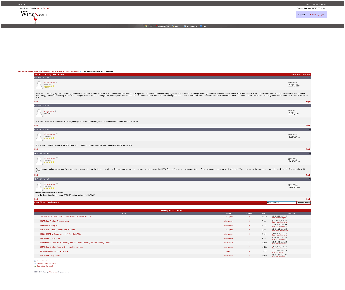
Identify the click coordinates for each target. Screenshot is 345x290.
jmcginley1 (49, 111)
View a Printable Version (45, 261)
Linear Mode (306, 74)
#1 (310, 78)
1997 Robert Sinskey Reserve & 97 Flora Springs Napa (61, 247)
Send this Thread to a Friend (46, 263)
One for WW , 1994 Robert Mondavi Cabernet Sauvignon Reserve (65, 217)
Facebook (315, 4)
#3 (310, 129)
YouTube (324, 4)
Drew (228, 251)
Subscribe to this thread (45, 266)
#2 (310, 105)
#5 (310, 179)
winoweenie (49, 82)
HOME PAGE (22, 4)
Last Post (275, 218)
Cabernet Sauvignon (71, 72)
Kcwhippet (282, 218)
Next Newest (52, 202)
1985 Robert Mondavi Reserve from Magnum (57, 230)
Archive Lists (192, 26)
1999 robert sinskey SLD (49, 225)
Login (38, 8)
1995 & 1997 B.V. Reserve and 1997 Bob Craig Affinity (61, 234)
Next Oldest (40, 202)
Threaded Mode (295, 74)
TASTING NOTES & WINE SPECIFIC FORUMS (45, 72)
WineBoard (22, 72)
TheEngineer (228, 217)
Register (46, 8)
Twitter (307, 4)
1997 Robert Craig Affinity (50, 238)
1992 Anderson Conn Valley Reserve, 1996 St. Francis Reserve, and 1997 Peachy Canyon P (76, 243)
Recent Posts (163, 26)
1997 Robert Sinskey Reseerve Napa (54, 221)
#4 (310, 153)
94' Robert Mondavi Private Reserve (54, 251)
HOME (150, 26)
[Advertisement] (172, 48)
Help (204, 26)
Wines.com (53, 272)
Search (177, 26)
